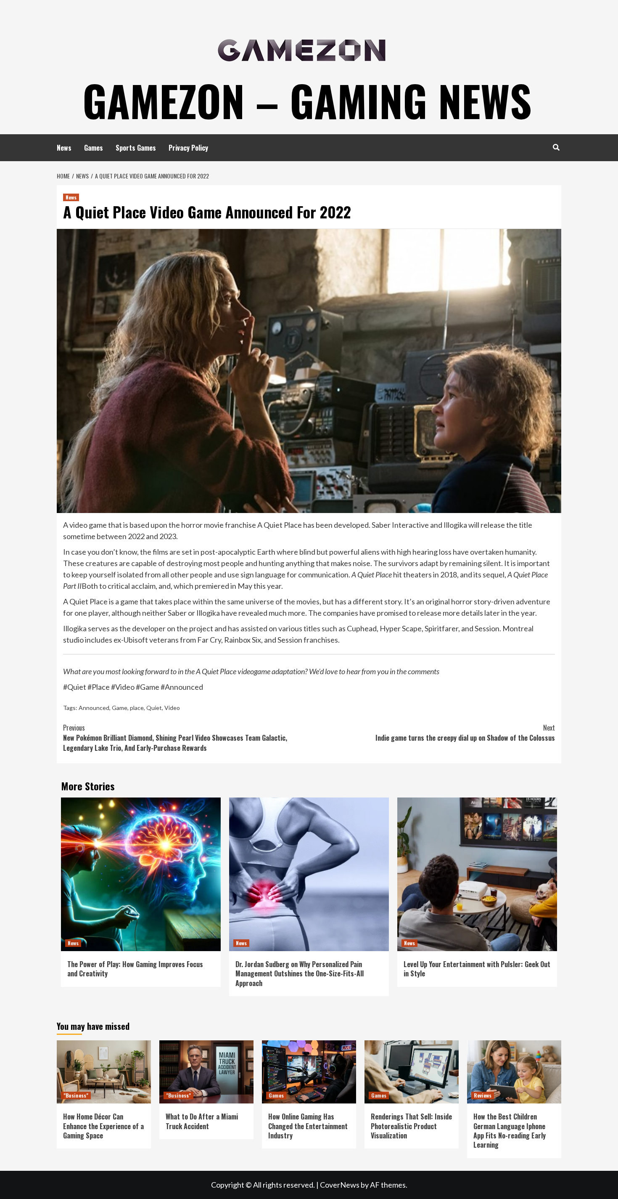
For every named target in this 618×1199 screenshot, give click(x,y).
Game (119, 707)
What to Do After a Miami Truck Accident (202, 1121)
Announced (94, 707)
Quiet (154, 707)
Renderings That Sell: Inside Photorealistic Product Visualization (411, 1126)
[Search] (556, 147)
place (137, 707)
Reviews (482, 1095)
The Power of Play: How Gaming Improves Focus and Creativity (135, 968)
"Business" (75, 1095)
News (64, 148)
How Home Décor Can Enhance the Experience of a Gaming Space (103, 1126)
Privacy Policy (188, 148)
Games (93, 148)
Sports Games (136, 148)
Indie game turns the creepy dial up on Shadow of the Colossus (465, 733)
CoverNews (339, 1184)
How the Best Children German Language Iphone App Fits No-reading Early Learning (509, 1130)
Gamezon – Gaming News (307, 100)
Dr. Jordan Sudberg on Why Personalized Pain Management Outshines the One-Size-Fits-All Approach (299, 973)
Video (172, 707)
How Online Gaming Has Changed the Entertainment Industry (308, 1126)
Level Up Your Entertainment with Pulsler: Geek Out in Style (477, 968)
